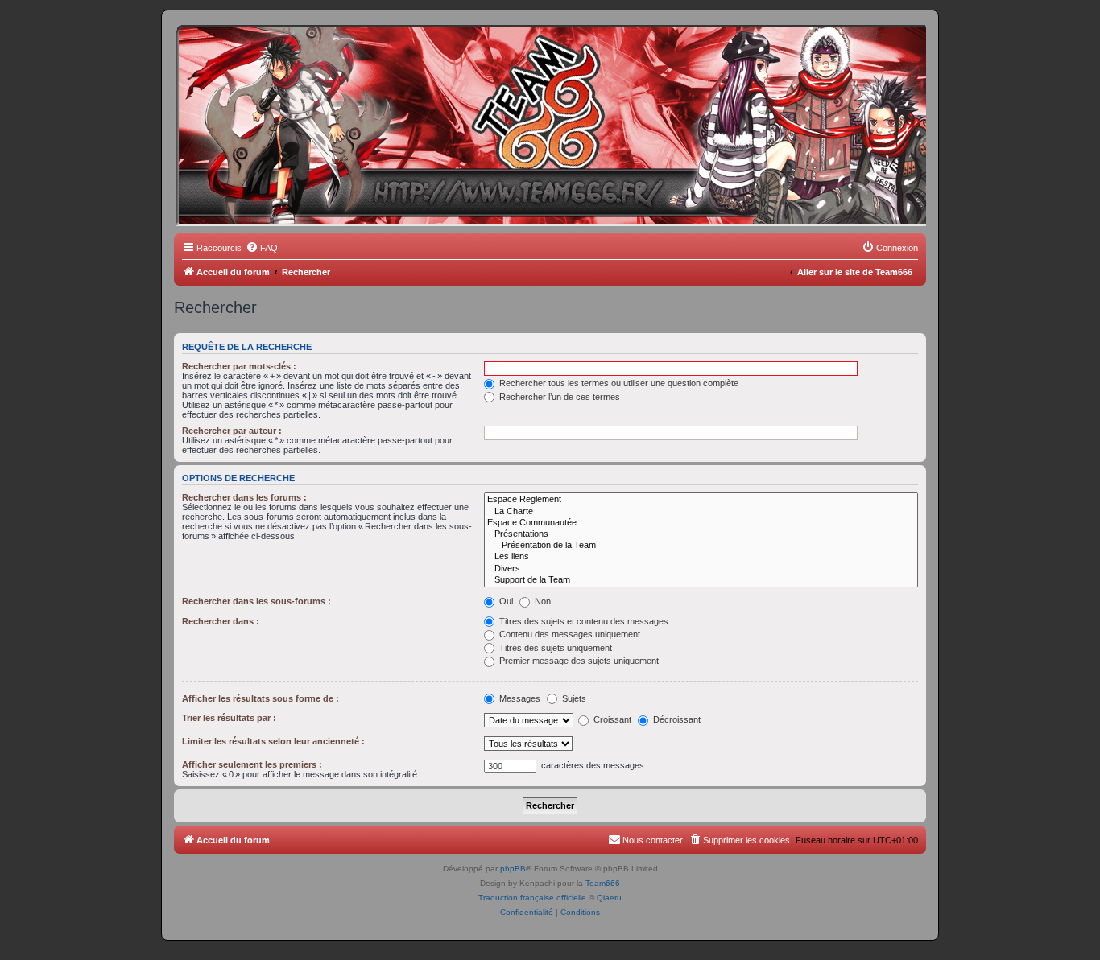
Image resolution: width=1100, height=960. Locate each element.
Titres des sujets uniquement (554, 648)
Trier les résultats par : (229, 718)
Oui (505, 601)
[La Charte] (701, 511)
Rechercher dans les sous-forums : (256, 601)
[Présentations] (701, 534)
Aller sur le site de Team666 (854, 272)
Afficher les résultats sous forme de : (260, 698)
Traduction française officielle (532, 897)
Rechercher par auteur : (232, 430)
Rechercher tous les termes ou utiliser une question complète (617, 383)
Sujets (573, 698)
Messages (518, 698)
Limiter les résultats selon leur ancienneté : (273, 741)
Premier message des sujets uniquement (578, 660)
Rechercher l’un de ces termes (558, 397)
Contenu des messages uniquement (568, 634)
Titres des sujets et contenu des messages (582, 621)
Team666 (602, 883)
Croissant (611, 719)
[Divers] (701, 569)
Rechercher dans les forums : (244, 497)
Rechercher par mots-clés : (239, 366)
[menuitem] (262, 248)
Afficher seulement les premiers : (252, 764)
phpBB (513, 868)
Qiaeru (609, 897)
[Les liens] (701, 556)
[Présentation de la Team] (701, 545)
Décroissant (676, 719)
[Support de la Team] (701, 580)
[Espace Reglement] (701, 499)
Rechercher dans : (220, 621)
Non (541, 601)
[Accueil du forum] (247, 52)
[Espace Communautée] (701, 523)
